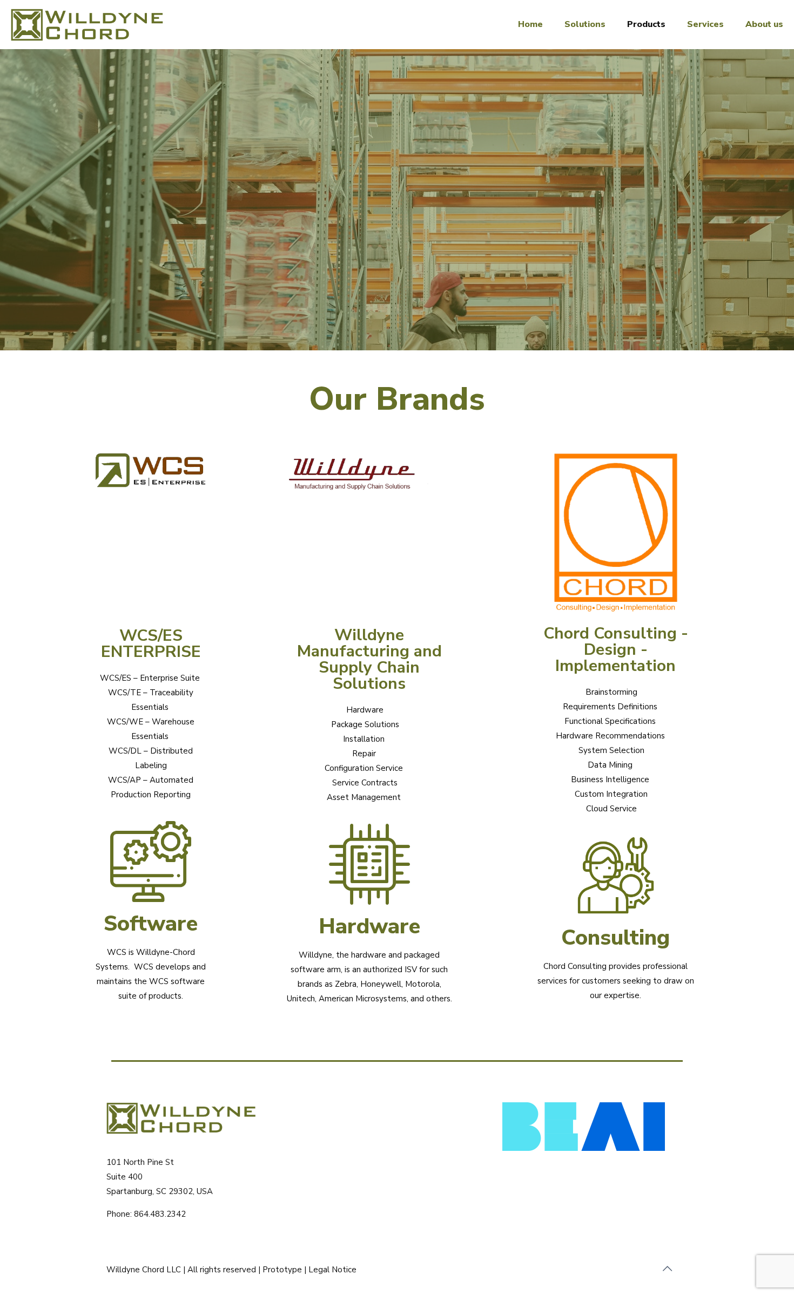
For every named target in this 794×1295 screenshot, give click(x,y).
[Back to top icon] (668, 1269)
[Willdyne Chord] (93, 24)
